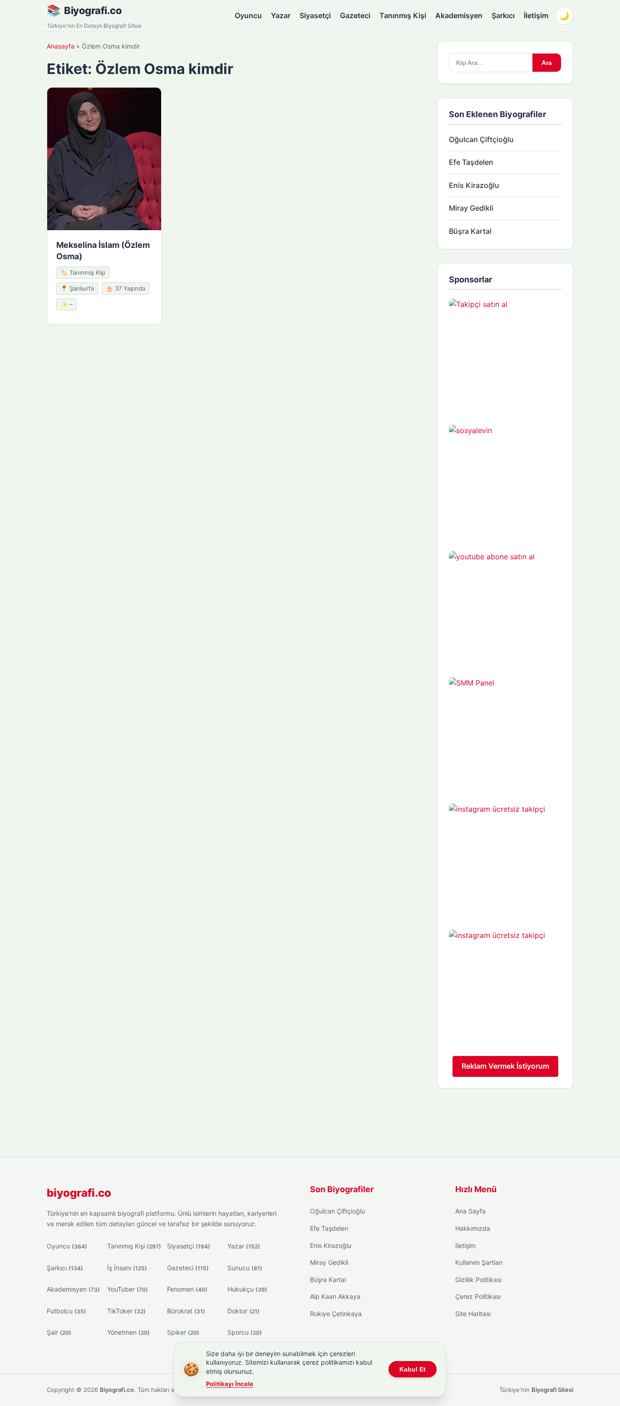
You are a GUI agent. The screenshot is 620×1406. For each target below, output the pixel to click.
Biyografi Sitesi (552, 1389)
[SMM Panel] (505, 733)
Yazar (280, 15)
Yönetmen (128, 1332)
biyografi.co (79, 1192)
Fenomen (187, 1289)
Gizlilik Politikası (478, 1279)
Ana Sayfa (470, 1211)
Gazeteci (355, 15)
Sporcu (244, 1332)
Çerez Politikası (478, 1296)
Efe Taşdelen (471, 162)
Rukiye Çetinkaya (336, 1313)
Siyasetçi (315, 15)
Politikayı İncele (229, 1383)
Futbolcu (66, 1311)
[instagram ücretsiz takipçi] (505, 860)
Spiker (183, 1332)
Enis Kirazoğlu (474, 185)
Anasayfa (60, 46)
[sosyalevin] (505, 481)
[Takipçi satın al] (505, 355)
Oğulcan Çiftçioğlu (481, 139)
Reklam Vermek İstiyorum (505, 1066)
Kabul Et (412, 1369)
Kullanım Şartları (478, 1262)
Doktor (243, 1311)
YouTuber (127, 1289)
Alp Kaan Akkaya (335, 1296)
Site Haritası (473, 1313)
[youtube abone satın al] (505, 607)
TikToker (126, 1311)
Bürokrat (186, 1311)
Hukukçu (247, 1289)
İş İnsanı (127, 1268)
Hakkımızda (472, 1228)
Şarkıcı (503, 15)
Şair (59, 1332)
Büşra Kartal (470, 231)
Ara (546, 62)
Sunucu (244, 1268)
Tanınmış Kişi (402, 15)
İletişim (536, 15)
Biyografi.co (93, 10)
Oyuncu (248, 15)
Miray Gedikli (471, 207)
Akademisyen (458, 15)
